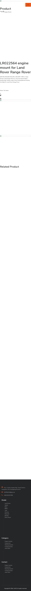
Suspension (8, 543)
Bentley (7, 515)
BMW (6, 508)
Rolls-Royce (8, 517)
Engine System (8, 541)
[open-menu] (28, 5)
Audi (6, 510)
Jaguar (6, 505)
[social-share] (15, 93)
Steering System (9, 545)
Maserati (7, 514)
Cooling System (9, 546)
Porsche (7, 512)
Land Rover (7, 503)
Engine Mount (7, 12)
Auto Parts (7, 548)
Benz (6, 507)
